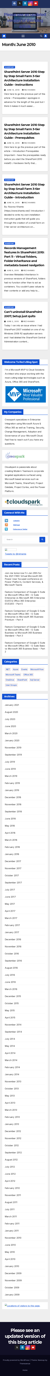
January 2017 (12, 932)
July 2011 (10, 1209)
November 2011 (13, 1195)
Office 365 (28, 674)
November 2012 (13, 1138)
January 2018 (12, 854)
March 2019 (11, 776)
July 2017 (10, 889)
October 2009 (12, 1287)
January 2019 (12, 790)
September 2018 (13, 811)
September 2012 (13, 1152)
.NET (8, 669)
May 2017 (10, 904)
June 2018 (10, 818)
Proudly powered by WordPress (16, 1360)
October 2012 (12, 1145)
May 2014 (10, 1046)
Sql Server (34, 680)
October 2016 (12, 953)
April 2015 (10, 1017)
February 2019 (12, 783)
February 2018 (12, 847)
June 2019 (10, 769)
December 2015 (13, 996)
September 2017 (13, 882)
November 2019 (13, 747)
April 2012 (10, 1181)
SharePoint (9, 67)
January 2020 (12, 740)
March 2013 (11, 1110)
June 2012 (10, 1174)
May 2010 (10, 1252)
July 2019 (10, 761)
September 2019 (13, 754)
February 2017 (12, 925)
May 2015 (10, 1010)
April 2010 (10, 1259)
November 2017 (13, 868)
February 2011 (12, 1223)
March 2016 (11, 989)
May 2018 (10, 825)
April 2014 (10, 1053)
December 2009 (13, 1273)
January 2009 (12, 1294)
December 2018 (13, 797)
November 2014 (13, 1024)
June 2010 (10, 1245)
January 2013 (12, 1124)
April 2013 (10, 1102)
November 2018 (13, 804)
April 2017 (10, 911)
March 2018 (11, 840)
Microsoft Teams (13, 674)
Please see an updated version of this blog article (25, 20)
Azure (15, 669)
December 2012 (13, 1131)
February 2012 (12, 1188)
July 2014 (10, 1039)
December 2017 (13, 861)
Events (24, 669)
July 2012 (10, 1166)
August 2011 (11, 1202)
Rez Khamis (29, 90)
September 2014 (13, 1031)
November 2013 (13, 1081)
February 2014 (12, 1067)
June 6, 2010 (13, 270)
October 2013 (12, 1088)
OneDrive (10, 680)
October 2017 (12, 875)
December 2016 (13, 939)
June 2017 (10, 896)
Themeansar (25, 1363)
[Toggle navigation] (23, 36)
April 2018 (10, 832)
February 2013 (12, 1117)
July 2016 (10, 975)
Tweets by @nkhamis (15, 554)
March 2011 (11, 1216)
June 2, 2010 (13, 321)
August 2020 (11, 712)
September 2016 (13, 960)
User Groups (11, 685)
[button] (41, 36)
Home (25, 1370)
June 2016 (10, 982)
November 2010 (13, 1237)
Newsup (41, 1360)
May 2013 (10, 1095)
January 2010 (12, 1266)
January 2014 (12, 1074)
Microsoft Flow (37, 669)
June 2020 (10, 726)
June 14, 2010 (13, 90)
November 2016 (13, 946)
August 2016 (11, 967)
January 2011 (12, 1230)
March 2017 (11, 918)
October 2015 (12, 1003)
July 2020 (10, 719)
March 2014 (11, 1060)
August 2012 (11, 1159)
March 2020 (11, 733)
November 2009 (13, 1280)
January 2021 (12, 705)
